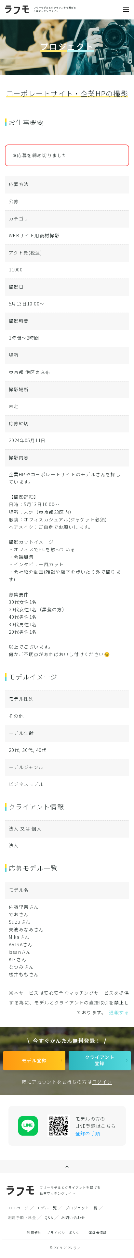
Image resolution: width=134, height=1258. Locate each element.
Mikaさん (19, 937)
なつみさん (21, 967)
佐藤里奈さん (24, 906)
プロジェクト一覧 (81, 1207)
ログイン (102, 1081)
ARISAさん (21, 944)
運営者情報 (97, 1232)
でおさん (19, 914)
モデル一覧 (47, 1207)
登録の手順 (87, 1133)
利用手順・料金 (22, 1217)
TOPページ (18, 1207)
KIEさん (17, 959)
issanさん (20, 952)
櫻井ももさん (24, 974)
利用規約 (34, 1232)
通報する (119, 1012)
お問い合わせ (73, 1217)
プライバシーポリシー (65, 1232)
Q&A (49, 1217)
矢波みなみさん (26, 929)
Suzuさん (20, 921)
